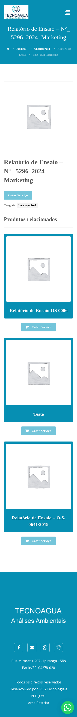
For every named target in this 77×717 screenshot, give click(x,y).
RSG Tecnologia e (53, 689)
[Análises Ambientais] (16, 12)
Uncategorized (27, 205)
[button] (67, 707)
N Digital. (38, 696)
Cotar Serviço (18, 195)
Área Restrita (38, 702)
